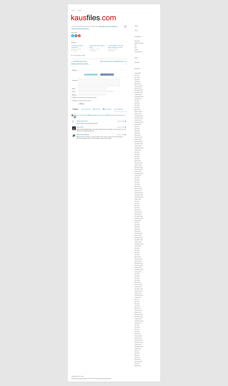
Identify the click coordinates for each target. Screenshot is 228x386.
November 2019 (138, 239)
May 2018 (137, 278)
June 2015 (137, 353)
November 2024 (138, 118)
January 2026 (137, 88)
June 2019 (137, 250)
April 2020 (137, 229)
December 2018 (138, 263)
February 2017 (138, 310)
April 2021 (137, 207)
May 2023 (137, 156)
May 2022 (137, 182)
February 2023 (138, 162)
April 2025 (137, 107)
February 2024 (138, 137)
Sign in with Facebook (107, 74)
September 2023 (138, 147)
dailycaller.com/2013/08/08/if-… (108, 26)
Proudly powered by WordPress (79, 378)
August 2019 (137, 246)
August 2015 (137, 348)
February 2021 (138, 212)
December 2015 (138, 340)
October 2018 (138, 267)
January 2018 (137, 286)
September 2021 (138, 197)
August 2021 (137, 199)
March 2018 (137, 282)
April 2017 (137, 306)
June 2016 (137, 327)
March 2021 (137, 209)
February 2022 (138, 188)
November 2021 (138, 194)
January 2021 (137, 214)
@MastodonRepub (83, 134)
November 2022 (138, 169)
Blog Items (137, 41)
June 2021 (137, 203)
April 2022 (137, 184)
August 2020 (137, 220)
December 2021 (138, 192)
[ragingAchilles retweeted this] (97, 115)
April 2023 (137, 158)
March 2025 (137, 109)
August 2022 (137, 175)
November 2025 (138, 92)
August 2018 (137, 271)
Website (74, 95)
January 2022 (137, 190)
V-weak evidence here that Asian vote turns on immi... (115, 46)
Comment (74, 80)
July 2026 (136, 75)
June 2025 (137, 103)
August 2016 (137, 323)
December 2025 (138, 90)
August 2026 (137, 73)
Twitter (136, 49)
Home (72, 10)
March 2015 (137, 359)
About (80, 10)
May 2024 (137, 130)
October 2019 (138, 241)
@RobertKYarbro (82, 121)
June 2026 (137, 77)
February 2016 (138, 336)
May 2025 (137, 105)
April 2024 (137, 133)
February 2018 (138, 284)
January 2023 (137, 165)
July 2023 (136, 152)
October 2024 (138, 120)
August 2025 (137, 98)
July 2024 (136, 126)
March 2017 (137, 308)
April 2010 (137, 363)
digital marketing (138, 43)
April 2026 (137, 81)
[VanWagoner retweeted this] (72, 115)
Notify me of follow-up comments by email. (85, 97)
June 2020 (137, 224)
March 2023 (137, 160)
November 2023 (138, 143)
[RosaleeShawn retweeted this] (115, 115)
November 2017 (138, 291)
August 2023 (137, 150)
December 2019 (138, 237)
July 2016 (136, 325)
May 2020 (137, 227)
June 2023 (137, 154)
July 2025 (136, 100)
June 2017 (137, 301)
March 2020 (137, 231)
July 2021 (136, 201)
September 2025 (138, 96)
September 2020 (138, 218)
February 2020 (138, 233)
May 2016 (137, 329)
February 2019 (138, 259)
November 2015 (138, 342)
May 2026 (137, 79)
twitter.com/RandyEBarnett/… (80, 28)
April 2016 (137, 331)
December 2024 (138, 115)
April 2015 (137, 357)
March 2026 (137, 83)
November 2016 (138, 316)
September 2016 (138, 321)
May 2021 (137, 205)
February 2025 (138, 111)
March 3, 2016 (120, 121)
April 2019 (137, 254)
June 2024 (137, 128)
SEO (135, 47)
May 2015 (137, 355)
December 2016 (138, 314)
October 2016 (138, 318)
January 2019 (137, 261)
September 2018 (138, 269)
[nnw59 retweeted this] (81, 115)
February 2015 (138, 361)
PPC (135, 45)
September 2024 (138, 122)
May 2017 (137, 303)
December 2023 (138, 141)
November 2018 (138, 265)
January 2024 (137, 139)
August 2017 (137, 297)
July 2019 (136, 248)
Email (73, 91)
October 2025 (138, 94)
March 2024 (137, 135)
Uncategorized (138, 51)
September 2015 (138, 346)
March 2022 (137, 186)
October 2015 (138, 344)
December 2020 (138, 216)
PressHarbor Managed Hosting (103, 378)
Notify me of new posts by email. (82, 100)
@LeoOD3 (80, 127)
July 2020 (136, 222)
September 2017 (138, 295)
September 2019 (138, 244)
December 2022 (138, 167)
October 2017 (138, 293)
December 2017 (138, 289)
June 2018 (137, 276)
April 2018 (137, 280)
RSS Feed (137, 62)
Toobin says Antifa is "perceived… (77, 46)
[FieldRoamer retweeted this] (75, 117)
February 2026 (138, 86)
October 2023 (138, 145)
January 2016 (137, 338)
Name (73, 88)
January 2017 (137, 312)
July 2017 (136, 299)
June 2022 (137, 180)
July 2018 (136, 274)
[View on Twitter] (125, 121)
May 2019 (137, 252)
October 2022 (138, 171)
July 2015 (136, 350)
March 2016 (137, 333)
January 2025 (137, 113)
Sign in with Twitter (91, 74)
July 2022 (136, 177)
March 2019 (137, 256)
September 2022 (138, 173)
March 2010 (137, 365)
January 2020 (137, 235)
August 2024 (137, 124)
